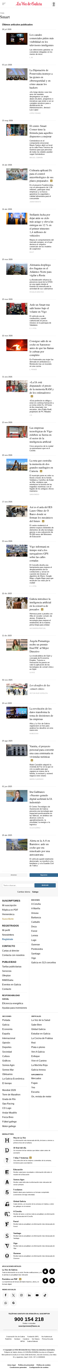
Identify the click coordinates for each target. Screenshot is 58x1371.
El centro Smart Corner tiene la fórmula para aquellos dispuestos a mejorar (41, 131)
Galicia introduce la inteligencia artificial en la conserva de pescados (40, 604)
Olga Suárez (35, 828)
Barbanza (36, 917)
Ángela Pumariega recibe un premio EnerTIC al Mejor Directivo (39, 646)
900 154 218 (29, 1319)
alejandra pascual (38, 628)
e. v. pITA (33, 328)
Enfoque (35, 1056)
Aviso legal (11, 1365)
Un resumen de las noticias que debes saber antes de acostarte (31, 1150)
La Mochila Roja (39, 1065)
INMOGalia (7, 980)
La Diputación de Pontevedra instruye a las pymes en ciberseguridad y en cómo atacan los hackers (41, 78)
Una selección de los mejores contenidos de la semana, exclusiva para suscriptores (32, 1160)
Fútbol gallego (9, 1121)
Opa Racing (8, 1103)
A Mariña (35, 908)
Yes (33, 1087)
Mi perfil (6, 930)
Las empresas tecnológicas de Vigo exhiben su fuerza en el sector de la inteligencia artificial (41, 434)
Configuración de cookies (38, 1367)
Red (33, 1042)
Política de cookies (44, 1365)
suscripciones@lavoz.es (29, 1326)
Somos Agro (8, 1065)
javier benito (35, 202)
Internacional (8, 1038)
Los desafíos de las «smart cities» (40, 686)
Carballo (35, 922)
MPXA (22, 1341)
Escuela (35, 1092)
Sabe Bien (36, 1024)
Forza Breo (7, 1117)
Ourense (35, 944)
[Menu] (4, 4)
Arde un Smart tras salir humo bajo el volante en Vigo (40, 308)
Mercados (36, 1078)
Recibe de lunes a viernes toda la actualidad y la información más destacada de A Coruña (33, 1214)
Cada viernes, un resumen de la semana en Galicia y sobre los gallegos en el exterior (33, 1203)
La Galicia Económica (13, 1079)
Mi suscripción (9, 905)
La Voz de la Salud (40, 1020)
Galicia (5, 1024)
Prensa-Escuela (47, 1339)
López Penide (35, 113)
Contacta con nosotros (13, 955)
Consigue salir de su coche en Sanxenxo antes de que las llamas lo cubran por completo (42, 348)
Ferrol (34, 931)
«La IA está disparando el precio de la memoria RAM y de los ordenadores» (42, 387)
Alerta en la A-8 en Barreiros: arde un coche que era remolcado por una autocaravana (40, 847)
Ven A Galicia (38, 1051)
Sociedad (7, 1051)
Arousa (34, 913)
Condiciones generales (18, 1367)
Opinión (6, 1042)
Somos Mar (8, 1069)
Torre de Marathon (11, 1094)
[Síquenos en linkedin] (29, 1295)
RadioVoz (8, 1339)
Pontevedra (37, 949)
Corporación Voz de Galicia (15, 1336)
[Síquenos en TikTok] (45, 1295)
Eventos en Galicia (11, 984)
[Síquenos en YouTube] (37, 1295)
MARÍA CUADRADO (37, 779)
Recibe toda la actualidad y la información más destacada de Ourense (34, 1255)
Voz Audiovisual (46, 1336)
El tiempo (7, 1083)
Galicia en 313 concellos (43, 962)
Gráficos (6, 1060)
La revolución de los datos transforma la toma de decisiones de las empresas (41, 714)
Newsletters (8, 934)
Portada (6, 1020)
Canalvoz (26, 1339)
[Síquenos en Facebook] (5, 1295)
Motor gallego (9, 1126)
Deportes (6, 1047)
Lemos (34, 935)
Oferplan (6, 975)
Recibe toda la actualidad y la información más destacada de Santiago (34, 1235)
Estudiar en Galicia (40, 1033)
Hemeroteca (8, 914)
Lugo (33, 940)
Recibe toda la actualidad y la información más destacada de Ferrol (34, 1224)
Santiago (35, 953)
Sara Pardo (34, 494)
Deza (34, 926)
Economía (7, 1029)
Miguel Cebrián (36, 157)
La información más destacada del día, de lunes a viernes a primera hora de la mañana (33, 1140)
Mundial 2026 (9, 1090)
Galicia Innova (38, 1069)
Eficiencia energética (12, 1003)
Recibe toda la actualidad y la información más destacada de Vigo (34, 1245)
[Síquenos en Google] (13, 1303)
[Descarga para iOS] (45, 1271)
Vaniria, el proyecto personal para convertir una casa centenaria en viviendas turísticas (42, 751)
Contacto (6, 989)
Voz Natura (35, 1339)
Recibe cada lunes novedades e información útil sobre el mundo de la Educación (32, 1172)
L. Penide (33, 369)
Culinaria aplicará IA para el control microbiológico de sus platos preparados (41, 175)
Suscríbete (8, 919)
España (6, 1033)
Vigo (33, 958)
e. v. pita (33, 586)
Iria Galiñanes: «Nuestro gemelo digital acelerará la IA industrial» (41, 797)
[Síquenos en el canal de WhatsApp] (5, 1303)
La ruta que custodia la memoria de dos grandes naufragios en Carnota (41, 466)
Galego (35, 892)
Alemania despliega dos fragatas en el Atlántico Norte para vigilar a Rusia (40, 270)
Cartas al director (10, 950)
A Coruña (36, 904)
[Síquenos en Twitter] (13, 1295)
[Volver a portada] (29, 4)
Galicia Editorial (32, 1341)
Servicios (6, 971)
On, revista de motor (41, 1096)
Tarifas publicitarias (11, 966)
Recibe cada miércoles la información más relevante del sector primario (32, 1182)
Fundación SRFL (33, 1336)
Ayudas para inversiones (14, 1008)
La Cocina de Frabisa (42, 1038)
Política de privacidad (26, 1365)
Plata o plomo (38, 1047)
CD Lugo (6, 1108)
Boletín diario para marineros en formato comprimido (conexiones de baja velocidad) (31, 1192)
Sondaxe (17, 1339)
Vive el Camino (39, 1060)
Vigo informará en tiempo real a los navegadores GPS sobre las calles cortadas (39, 553)
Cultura (6, 1056)
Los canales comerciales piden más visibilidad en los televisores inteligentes (42, 40)
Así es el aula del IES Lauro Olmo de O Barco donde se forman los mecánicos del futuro (41, 514)
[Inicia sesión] (53, 3)
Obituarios (7, 1074)
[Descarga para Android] (52, 1271)
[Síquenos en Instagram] (21, 1295)
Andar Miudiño (9, 1112)
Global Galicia (38, 1029)
